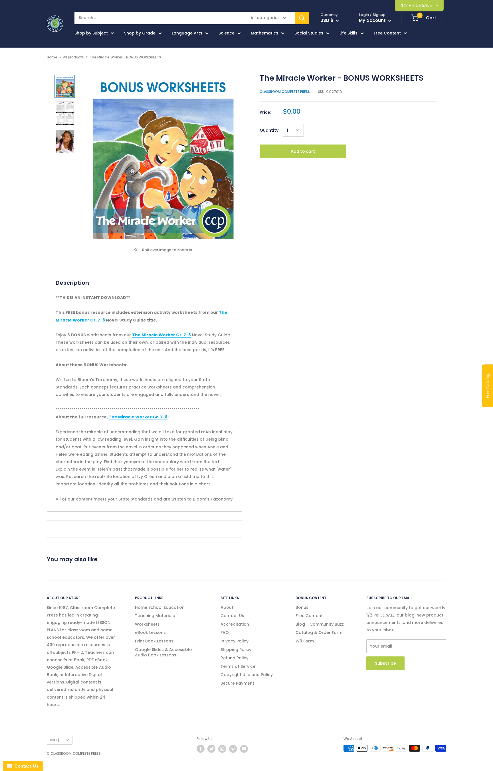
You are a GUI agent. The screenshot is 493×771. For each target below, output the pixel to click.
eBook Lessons (150, 632)
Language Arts (187, 33)
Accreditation (235, 624)
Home (52, 57)
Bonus (302, 607)
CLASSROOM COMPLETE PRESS (285, 91)
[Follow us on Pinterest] (233, 749)
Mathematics (264, 33)
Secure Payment (237, 683)
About (227, 607)
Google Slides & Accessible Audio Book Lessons (163, 652)
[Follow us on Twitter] (211, 749)
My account (373, 20)
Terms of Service (238, 666)
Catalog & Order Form (319, 632)
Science (227, 33)
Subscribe (385, 663)
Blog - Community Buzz (320, 624)
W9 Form (305, 641)
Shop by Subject (91, 33)
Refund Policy (234, 658)
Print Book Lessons (154, 641)
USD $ (55, 740)
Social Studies (308, 33)
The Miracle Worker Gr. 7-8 (161, 335)
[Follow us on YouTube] (244, 749)
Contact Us (232, 616)
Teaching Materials (155, 616)
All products (73, 57)
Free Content (387, 33)
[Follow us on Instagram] (222, 749)
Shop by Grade (139, 33)
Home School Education (160, 607)
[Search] (302, 18)
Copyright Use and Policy (247, 675)
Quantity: (270, 130)
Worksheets (147, 624)
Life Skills (348, 33)
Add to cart (303, 151)
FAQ (225, 632)
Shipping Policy (236, 649)
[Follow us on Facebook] (201, 749)
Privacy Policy (234, 641)
